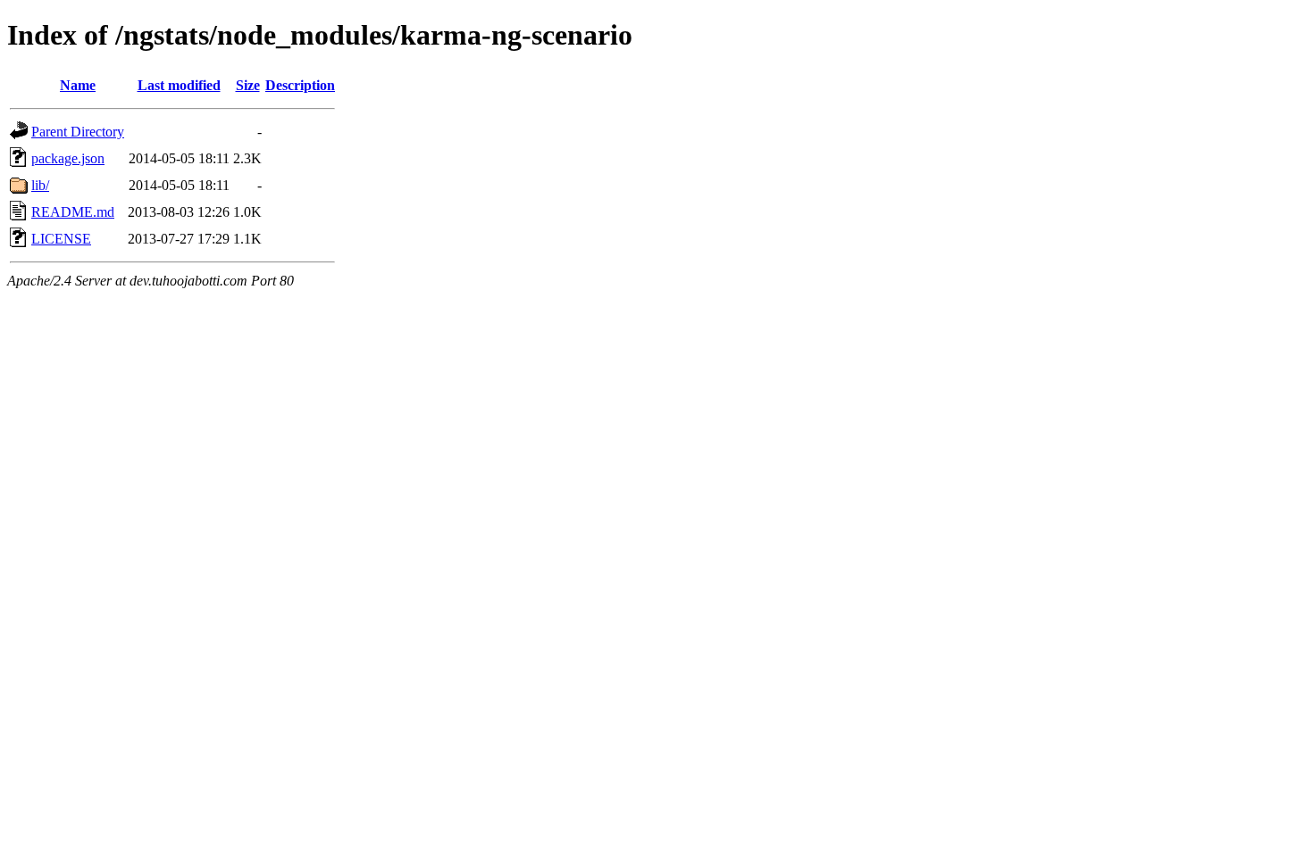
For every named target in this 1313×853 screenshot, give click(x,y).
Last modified (179, 85)
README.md (72, 211)
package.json (68, 158)
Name (78, 85)
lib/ (40, 185)
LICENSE (61, 238)
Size (248, 85)
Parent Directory (77, 131)
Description (300, 85)
